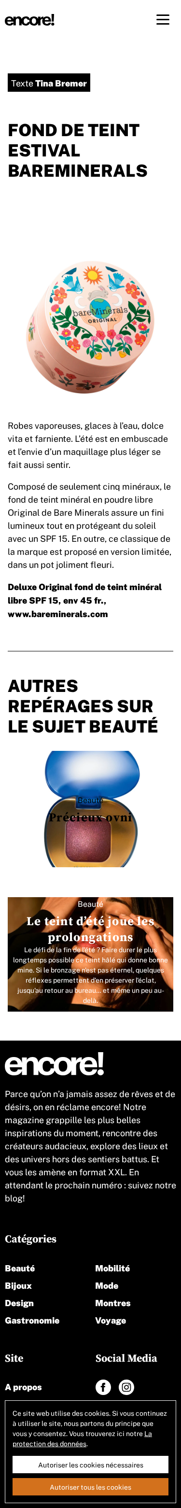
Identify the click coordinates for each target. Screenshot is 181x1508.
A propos (23, 1386)
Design (19, 1302)
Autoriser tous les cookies (90, 1486)
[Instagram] (126, 1387)
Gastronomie (32, 1319)
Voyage (110, 1319)
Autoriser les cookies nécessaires (90, 1464)
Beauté (20, 1267)
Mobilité (112, 1267)
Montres (113, 1302)
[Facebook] (103, 1387)
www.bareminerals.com (58, 613)
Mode (106, 1285)
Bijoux (18, 1285)
